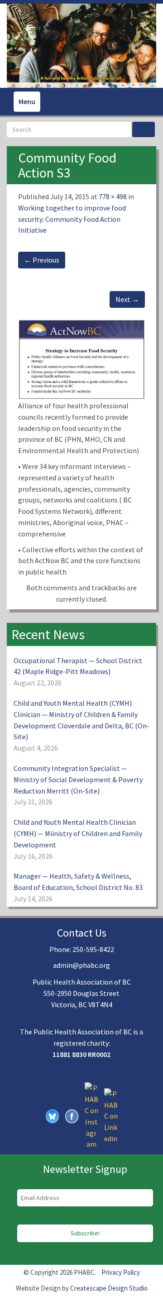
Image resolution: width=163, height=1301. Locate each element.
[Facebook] (72, 1115)
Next (127, 299)
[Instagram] (91, 1115)
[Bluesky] (52, 1115)
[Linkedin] (111, 1115)
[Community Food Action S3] (81, 358)
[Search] (143, 129)
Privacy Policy (120, 1272)
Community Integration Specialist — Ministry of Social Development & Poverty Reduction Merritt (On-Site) (78, 779)
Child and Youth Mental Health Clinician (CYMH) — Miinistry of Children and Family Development (78, 833)
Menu (27, 101)
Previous (41, 259)
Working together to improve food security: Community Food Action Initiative (72, 219)
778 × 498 (113, 196)
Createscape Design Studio (109, 1288)
